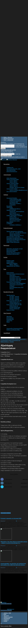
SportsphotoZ (7, 618)
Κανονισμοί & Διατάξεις (12, 250)
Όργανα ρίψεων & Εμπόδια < (14, 252)
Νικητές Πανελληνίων (15, 234)
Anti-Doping (10, 207)
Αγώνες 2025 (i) (13, 182)
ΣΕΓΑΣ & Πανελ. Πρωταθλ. (13, 236)
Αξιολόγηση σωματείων (15, 200)
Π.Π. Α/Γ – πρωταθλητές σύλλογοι (18, 232)
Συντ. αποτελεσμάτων (12, 191)
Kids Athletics (10, 222)
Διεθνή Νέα (9, 320)
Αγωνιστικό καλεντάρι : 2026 (14, 168)
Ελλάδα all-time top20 (15, 307)
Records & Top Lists (8, 292)
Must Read (9, 316)
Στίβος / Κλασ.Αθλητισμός (13, 242)
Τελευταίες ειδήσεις (6, 513)
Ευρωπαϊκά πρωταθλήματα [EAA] (15, 238)
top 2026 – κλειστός (14, 297)
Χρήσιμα (6, 194)
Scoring (5, 257)
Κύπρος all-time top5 (14, 308)
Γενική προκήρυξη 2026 (15, 199)
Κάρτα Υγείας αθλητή (15, 214)
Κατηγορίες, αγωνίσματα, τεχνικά (14, 248)
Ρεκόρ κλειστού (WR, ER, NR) (14, 300)
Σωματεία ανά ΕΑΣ (14, 218)
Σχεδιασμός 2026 (14, 202)
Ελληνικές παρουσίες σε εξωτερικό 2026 (11, 518)
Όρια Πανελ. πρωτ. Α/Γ (15, 278)
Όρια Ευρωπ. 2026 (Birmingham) (18, 283)
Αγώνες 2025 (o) (14, 186)
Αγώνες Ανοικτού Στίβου (12, 183)
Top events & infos (11, 170)
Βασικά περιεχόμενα (8, 138)
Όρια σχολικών (10, 272)
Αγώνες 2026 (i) (13, 180)
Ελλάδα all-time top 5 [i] (15, 303)
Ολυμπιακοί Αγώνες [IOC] (13, 240)
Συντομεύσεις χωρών (15, 220)
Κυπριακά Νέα (10, 319)
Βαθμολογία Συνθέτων (12, 263)
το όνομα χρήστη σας (19, 145)
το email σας (17, 154)
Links (5, 325)
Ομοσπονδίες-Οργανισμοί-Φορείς (15, 328)
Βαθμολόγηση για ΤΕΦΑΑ (13, 266)
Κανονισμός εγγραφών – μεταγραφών (15, 204)
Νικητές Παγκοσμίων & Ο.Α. (17, 235)
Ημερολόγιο (6, 164)
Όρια (5, 269)
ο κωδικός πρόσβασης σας (20, 146)
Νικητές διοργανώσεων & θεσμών (15, 231)
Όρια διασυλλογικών (15, 276)
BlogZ (8, 321)
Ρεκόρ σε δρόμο (10, 310)
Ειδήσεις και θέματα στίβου (13, 329)
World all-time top (14, 306)
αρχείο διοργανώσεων (12, 171)
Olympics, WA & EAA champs (17, 187)
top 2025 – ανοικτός (14, 299)
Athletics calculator (8, 617)
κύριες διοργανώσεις (11, 178)
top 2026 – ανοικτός (14, 296)
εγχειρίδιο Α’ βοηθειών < (15, 224)
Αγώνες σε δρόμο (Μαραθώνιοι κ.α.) (18, 190)
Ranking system (10, 260)
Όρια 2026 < (13, 275)
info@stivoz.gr (10, 609)
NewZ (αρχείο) (7, 313)
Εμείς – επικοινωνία (8, 140)
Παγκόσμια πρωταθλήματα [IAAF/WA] (16, 239)
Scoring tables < (10, 262)
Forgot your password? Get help (8, 149)
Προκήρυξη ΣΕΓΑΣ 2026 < (13, 254)
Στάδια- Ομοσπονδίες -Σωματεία (14, 215)
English (5, 621)
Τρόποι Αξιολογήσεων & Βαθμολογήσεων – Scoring (10, 341)
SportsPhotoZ (7, 333)
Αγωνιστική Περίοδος (12, 198)
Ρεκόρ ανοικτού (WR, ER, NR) (14, 304)
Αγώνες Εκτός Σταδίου (12, 188)
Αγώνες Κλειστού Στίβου (13, 179)
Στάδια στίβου (13, 216)
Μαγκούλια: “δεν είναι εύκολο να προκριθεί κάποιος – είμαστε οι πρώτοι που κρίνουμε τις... (14, 542)
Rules (5, 614)
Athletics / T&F (7, 613)
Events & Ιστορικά (8, 228)
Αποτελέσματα (7, 174)
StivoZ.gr (3, 521)
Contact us (6, 619)
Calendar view (10, 167)
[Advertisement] (12, 501)
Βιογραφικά (9, 206)
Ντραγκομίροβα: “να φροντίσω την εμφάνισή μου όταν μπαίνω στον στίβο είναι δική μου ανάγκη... (13, 564)
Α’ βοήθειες (9, 223)
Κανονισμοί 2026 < (11, 251)
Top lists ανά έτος (11, 295)
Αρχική (2, 339)
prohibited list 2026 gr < (15, 208)
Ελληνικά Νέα (10, 317)
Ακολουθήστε (24, 483)
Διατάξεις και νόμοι (11, 210)
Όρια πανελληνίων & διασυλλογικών (15, 273)
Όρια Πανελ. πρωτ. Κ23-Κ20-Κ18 (18, 279)
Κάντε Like (25, 479)
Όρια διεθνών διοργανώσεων (14, 282)
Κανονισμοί (6, 245)
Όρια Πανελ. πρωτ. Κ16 (15, 280)
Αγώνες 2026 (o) (14, 184)
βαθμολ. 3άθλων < (14, 264)
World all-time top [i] (14, 302)
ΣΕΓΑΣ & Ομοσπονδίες (15, 219)
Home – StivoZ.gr (8, 137)
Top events (6, 615)
